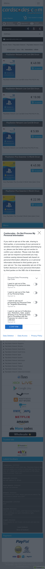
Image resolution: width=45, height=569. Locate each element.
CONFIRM (13, 327)
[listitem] (22, 278)
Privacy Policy (36, 336)
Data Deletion (8, 336)
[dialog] (22, 284)
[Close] (40, 233)
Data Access (22, 336)
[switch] (35, 284)
